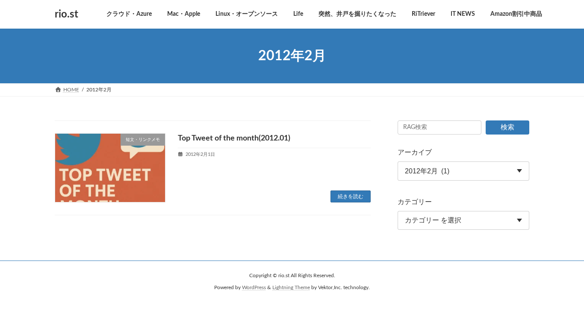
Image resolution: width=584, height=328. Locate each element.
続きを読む (350, 196)
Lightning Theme (291, 287)
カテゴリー (415, 202)
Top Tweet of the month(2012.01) (234, 138)
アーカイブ (415, 152)
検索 (507, 127)
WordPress (254, 287)
